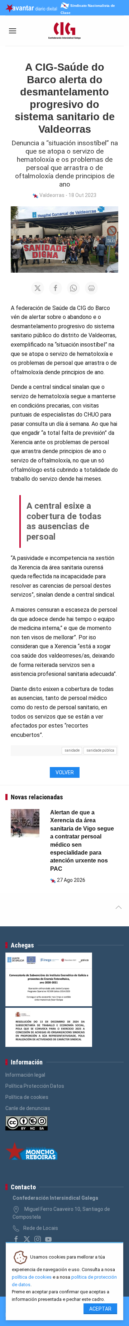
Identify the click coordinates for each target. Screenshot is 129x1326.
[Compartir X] (37, 288)
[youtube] (48, 1239)
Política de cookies (26, 1097)
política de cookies (32, 1277)
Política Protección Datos (34, 1086)
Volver (65, 772)
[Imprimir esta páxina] (91, 288)
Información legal (25, 1075)
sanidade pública (100, 750)
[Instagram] (37, 1239)
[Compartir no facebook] (55, 288)
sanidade (72, 750)
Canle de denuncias (27, 1108)
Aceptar (100, 1309)
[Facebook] (16, 1239)
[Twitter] (26, 1239)
